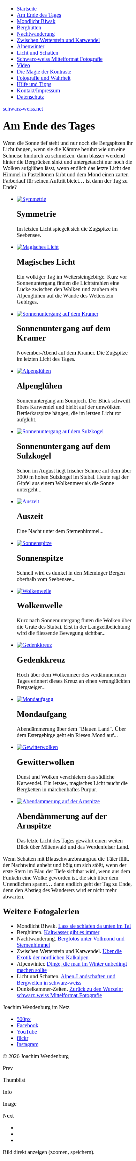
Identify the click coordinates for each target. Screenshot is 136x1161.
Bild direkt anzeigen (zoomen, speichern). (49, 1152)
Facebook (27, 1025)
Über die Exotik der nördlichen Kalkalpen (69, 954)
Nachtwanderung (36, 34)
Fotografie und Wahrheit (43, 78)
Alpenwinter (30, 46)
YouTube (27, 1032)
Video (23, 65)
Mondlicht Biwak (36, 21)
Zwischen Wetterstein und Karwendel (58, 40)
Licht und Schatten (37, 53)
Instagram (27, 1044)
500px (24, 1019)
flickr (22, 1038)
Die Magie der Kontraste (44, 72)
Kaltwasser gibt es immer (71, 932)
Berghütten (29, 27)
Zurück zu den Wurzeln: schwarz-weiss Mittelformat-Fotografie (70, 992)
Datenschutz (30, 97)
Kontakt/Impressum (38, 90)
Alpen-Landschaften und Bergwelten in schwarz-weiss (66, 979)
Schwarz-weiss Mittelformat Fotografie (60, 59)
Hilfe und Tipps (34, 84)
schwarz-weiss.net (23, 109)
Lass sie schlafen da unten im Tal (94, 926)
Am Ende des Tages (39, 15)
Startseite (27, 9)
